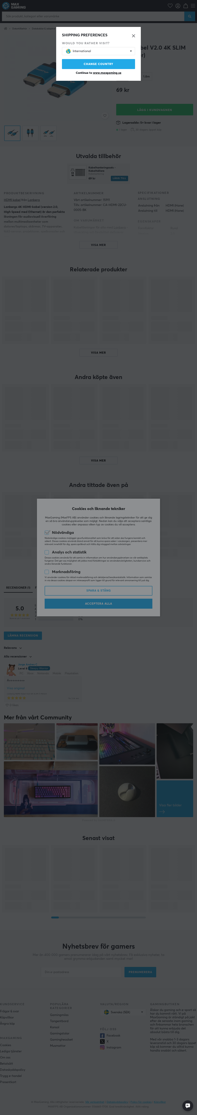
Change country (98, 64)
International (82, 51)
